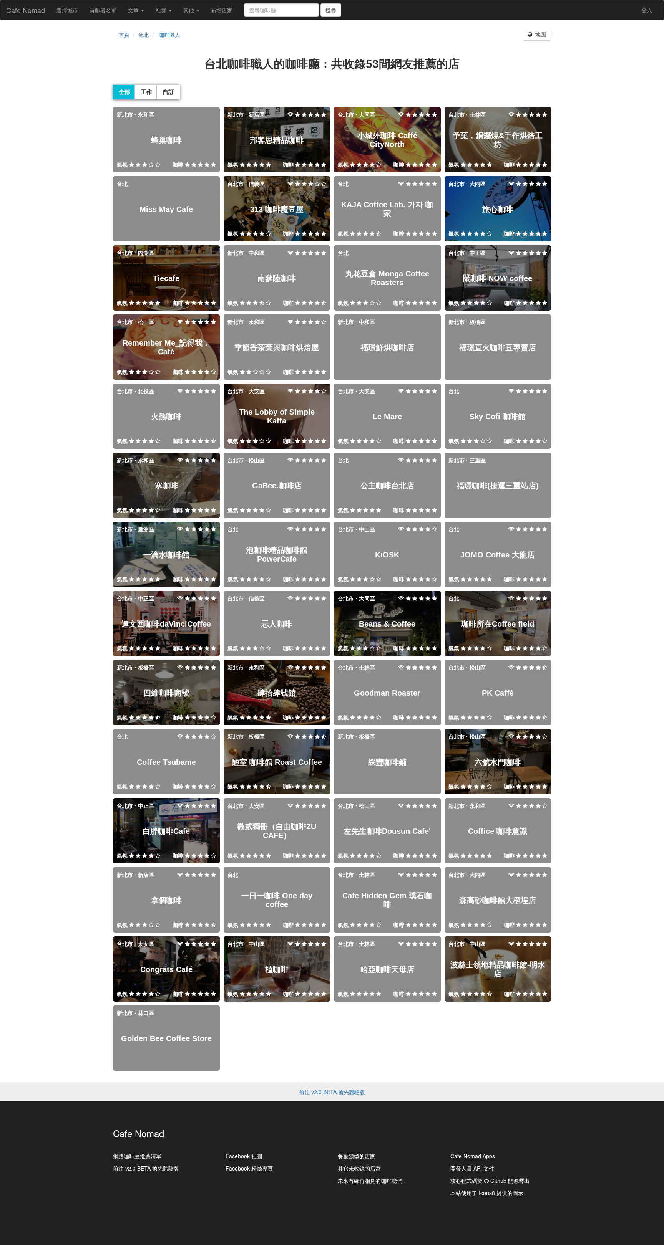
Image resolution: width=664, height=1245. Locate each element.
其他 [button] (189, 10)
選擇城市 (67, 10)
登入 (646, 10)
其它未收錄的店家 (359, 1168)
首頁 (124, 34)
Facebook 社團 (244, 1156)
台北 (143, 34)
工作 (146, 92)
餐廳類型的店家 (356, 1156)
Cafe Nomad (25, 10)
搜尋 (330, 10)
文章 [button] (134, 10)
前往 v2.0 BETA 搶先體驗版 (332, 1092)
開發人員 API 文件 (472, 1168)
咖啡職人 (169, 34)
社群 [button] (162, 10)
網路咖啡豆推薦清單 (137, 1156)
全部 (124, 92)
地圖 (539, 34)
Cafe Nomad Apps (472, 1156)
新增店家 (221, 10)
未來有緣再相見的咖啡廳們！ (373, 1180)
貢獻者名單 (103, 10)
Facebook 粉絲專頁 (249, 1168)
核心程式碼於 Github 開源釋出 (490, 1180)
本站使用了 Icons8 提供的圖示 (486, 1193)
